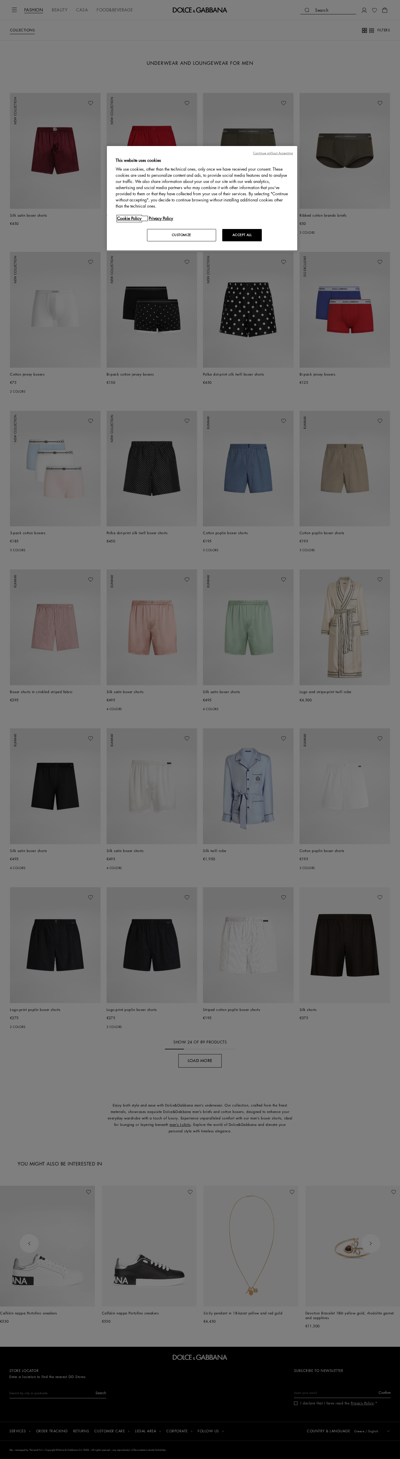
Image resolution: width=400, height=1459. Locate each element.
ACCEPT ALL (242, 235)
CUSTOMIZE (181, 235)
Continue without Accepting (273, 153)
